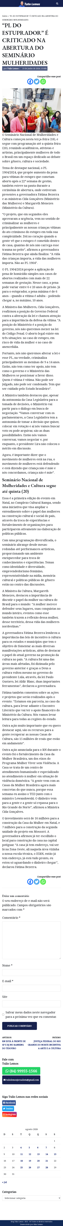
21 (47, 1160)
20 (38, 1160)
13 (38, 1154)
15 (55, 1154)
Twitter (9, 1108)
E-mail (7, 981)
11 (21, 1154)
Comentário (11, 918)
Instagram (10, 1114)
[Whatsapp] (43, 81)
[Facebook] (30, 81)
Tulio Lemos (13, 68)
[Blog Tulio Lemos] (21, 3)
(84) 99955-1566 (23, 1070)
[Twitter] (37, 81)
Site (4, 997)
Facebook (10, 1102)
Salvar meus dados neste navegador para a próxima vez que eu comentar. (31, 1014)
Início (4, 16)
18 (21, 1160)
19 (30, 1160)
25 (21, 1167)
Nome (7, 965)
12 (30, 1154)
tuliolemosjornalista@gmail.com (22, 1079)
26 (30, 1167)
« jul (4, 1182)
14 (47, 1154)
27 (38, 1167)
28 (47, 1167)
